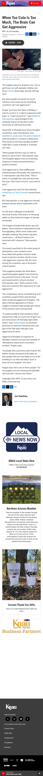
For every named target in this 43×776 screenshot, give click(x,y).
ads (12, 88)
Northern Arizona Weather (21, 508)
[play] (3, 773)
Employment (8, 738)
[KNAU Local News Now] (21, 437)
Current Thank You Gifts (21, 604)
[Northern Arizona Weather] (21, 489)
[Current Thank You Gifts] (21, 574)
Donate (36, 3)
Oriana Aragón (19, 323)
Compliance (8, 742)
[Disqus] (21, 669)
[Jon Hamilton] (7, 399)
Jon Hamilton (14, 31)
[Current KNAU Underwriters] (21, 626)
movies (11, 91)
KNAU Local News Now (21, 460)
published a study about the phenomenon (20, 136)
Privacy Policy (9, 728)
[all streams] (40, 773)
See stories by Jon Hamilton (25, 401)
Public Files (8, 733)
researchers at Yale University (15, 192)
